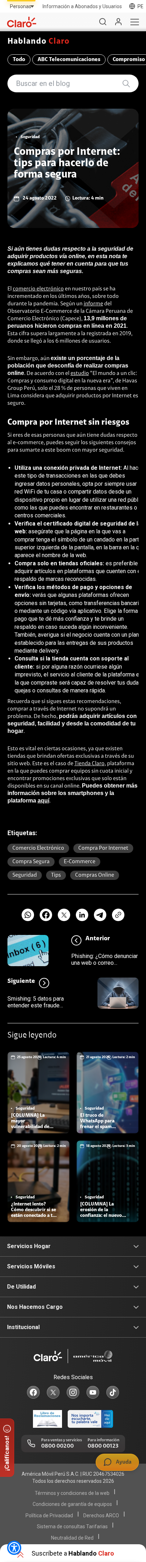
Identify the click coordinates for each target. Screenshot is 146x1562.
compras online (94, 875)
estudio (80, 373)
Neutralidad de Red (72, 1538)
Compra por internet (103, 848)
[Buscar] (103, 22)
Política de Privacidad (49, 1515)
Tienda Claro (89, 764)
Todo (19, 59)
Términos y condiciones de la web (72, 1493)
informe (93, 304)
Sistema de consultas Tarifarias (72, 1526)
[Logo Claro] (21, 22)
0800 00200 (57, 1446)
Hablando (38, 42)
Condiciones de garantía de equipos (72, 1504)
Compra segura (31, 862)
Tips (56, 875)
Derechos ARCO (101, 1515)
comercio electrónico (38, 289)
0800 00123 (103, 1446)
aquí (43, 801)
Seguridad (24, 875)
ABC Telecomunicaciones (69, 59)
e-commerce (79, 862)
